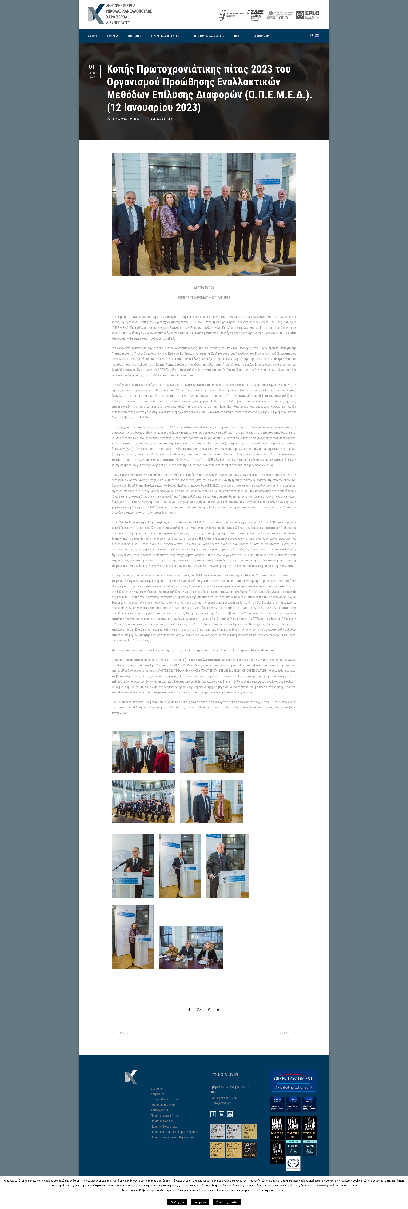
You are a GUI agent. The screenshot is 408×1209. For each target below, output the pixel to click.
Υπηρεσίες (157, 1094)
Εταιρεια (112, 35)
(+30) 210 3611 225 (225, 1098)
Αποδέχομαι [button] (177, 1202)
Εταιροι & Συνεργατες (165, 35)
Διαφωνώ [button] (200, 1202)
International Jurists (208, 35)
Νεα (236, 35)
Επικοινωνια (262, 35)
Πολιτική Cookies (162, 1121)
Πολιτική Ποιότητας (164, 1126)
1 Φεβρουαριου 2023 (126, 119)
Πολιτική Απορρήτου (164, 1116)
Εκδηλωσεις (158, 119)
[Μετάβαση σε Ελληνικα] (317, 35)
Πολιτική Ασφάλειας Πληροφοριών (173, 1137)
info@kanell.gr (222, 1103)
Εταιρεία (156, 1088)
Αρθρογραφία (159, 1110)
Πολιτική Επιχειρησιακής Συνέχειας (174, 1132)
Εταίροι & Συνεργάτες (165, 1099)
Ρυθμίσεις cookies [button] (226, 1202)
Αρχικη (92, 35)
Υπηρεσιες (134, 35)
